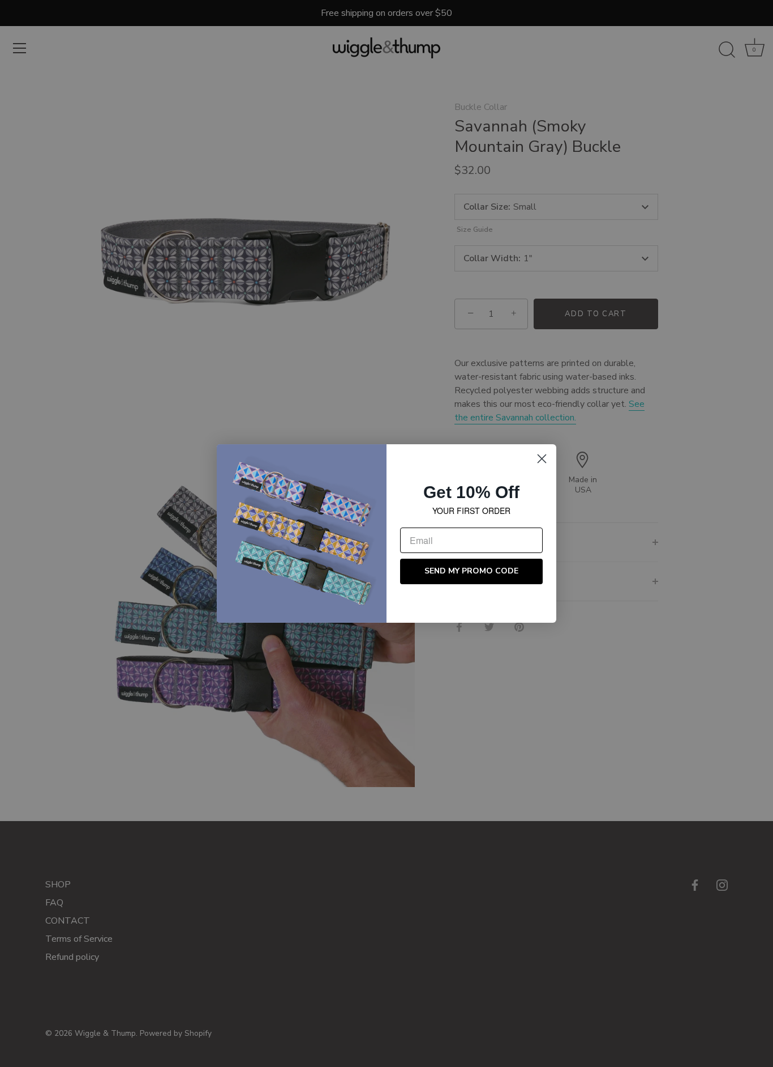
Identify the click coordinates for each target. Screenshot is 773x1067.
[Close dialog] (542, 459)
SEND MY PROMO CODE (471, 571)
